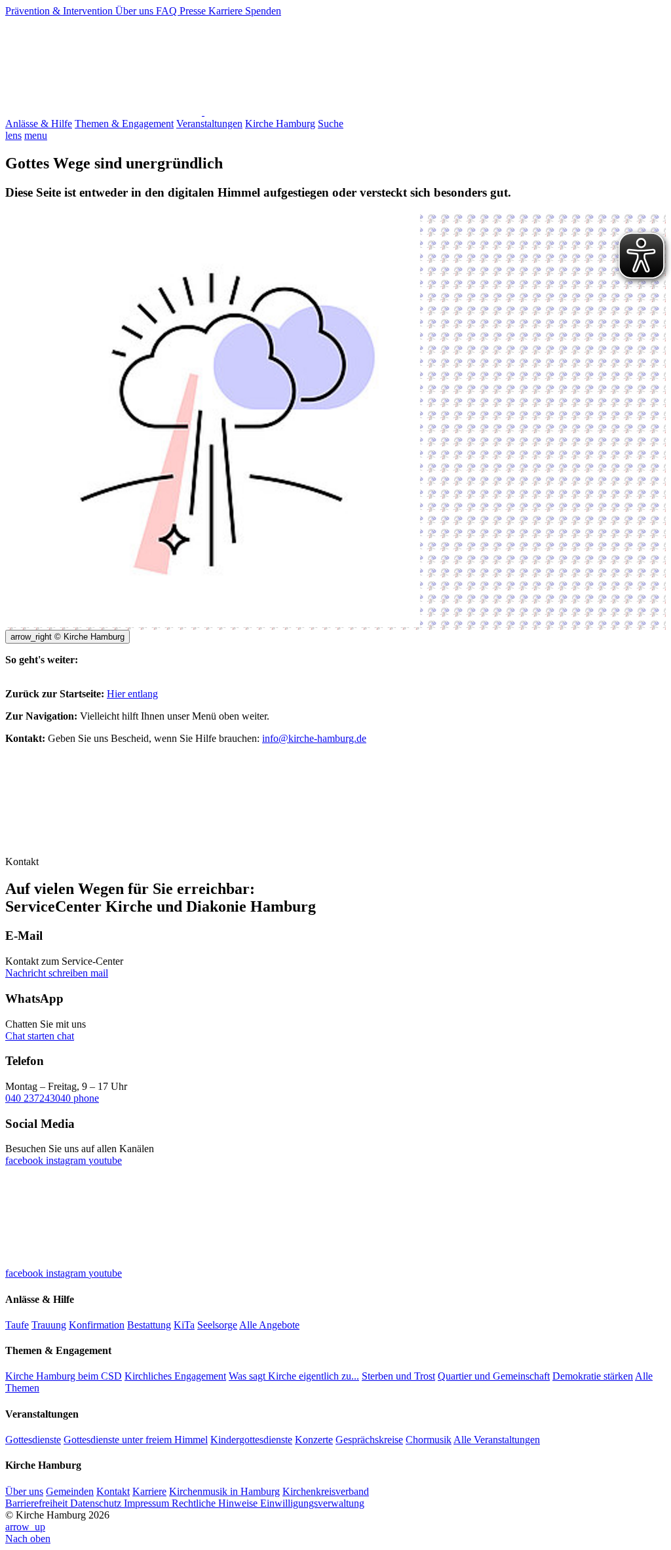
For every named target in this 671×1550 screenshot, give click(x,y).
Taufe (17, 1324)
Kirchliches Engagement (175, 1376)
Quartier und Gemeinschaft (494, 1376)
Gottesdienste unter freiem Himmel (136, 1439)
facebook (25, 1160)
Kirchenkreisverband (325, 1491)
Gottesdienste (33, 1439)
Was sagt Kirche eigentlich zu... (294, 1376)
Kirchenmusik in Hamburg (224, 1491)
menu (35, 135)
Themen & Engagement (124, 123)
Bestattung (149, 1324)
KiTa (184, 1324)
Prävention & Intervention (60, 10)
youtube (105, 1160)
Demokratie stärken (592, 1376)
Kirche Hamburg (280, 123)
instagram (67, 1160)
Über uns (135, 10)
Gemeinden (70, 1491)
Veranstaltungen (209, 123)
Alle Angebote (269, 1324)
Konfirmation (97, 1324)
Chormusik (428, 1439)
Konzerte (314, 1439)
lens (13, 135)
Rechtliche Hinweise (216, 1503)
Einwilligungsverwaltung (312, 1503)
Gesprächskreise (369, 1439)
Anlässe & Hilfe (38, 123)
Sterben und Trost (398, 1376)
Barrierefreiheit (37, 1503)
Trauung (48, 1324)
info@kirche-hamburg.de (314, 738)
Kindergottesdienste (251, 1439)
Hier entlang (132, 693)
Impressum (148, 1503)
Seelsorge (217, 1324)
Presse (194, 10)
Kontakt (113, 1491)
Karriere (226, 10)
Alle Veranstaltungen (496, 1439)
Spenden (263, 10)
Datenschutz (97, 1503)
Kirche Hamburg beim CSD (63, 1376)
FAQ (168, 10)
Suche (330, 123)
